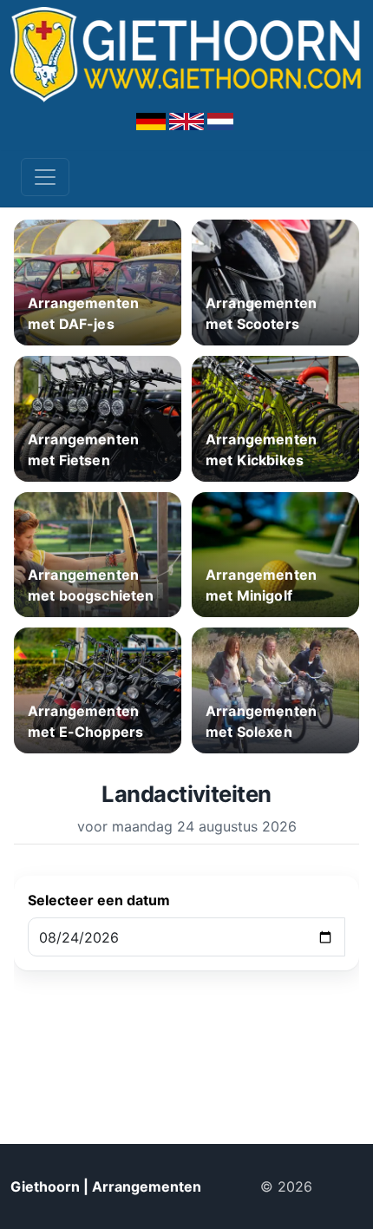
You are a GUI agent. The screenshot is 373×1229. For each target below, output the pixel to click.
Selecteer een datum (99, 900)
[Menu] (45, 177)
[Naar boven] (344, 1186)
